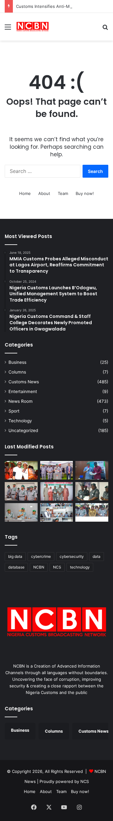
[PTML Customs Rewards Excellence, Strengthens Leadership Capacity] (91, 491)
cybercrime (41, 556)
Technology (20, 420)
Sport (13, 410)
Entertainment (22, 391)
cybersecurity (72, 556)
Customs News (23, 381)
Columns (17, 371)
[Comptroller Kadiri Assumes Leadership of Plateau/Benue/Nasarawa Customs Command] (21, 491)
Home (25, 193)
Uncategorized (23, 430)
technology (80, 567)
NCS (57, 567)
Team (63, 193)
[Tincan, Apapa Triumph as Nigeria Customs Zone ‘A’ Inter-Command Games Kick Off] (21, 470)
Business (17, 362)
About (44, 193)
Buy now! (85, 193)
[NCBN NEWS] (32, 26)
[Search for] (105, 29)
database (16, 567)
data (96, 556)
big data (15, 556)
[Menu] (8, 29)
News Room (20, 401)
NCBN (38, 567)
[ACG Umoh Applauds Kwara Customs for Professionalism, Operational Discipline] (56, 512)
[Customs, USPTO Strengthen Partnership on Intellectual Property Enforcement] (91, 512)
